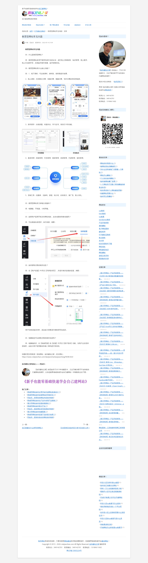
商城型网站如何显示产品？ (37, 406)
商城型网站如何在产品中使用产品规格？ (42, 400)
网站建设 (67, 541)
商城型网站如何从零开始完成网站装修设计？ (44, 392)
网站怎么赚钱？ (106, 175)
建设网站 (105, 541)
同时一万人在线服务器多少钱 (111, 488)
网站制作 (108, 90)
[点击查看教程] (56, 384)
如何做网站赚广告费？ (108, 181)
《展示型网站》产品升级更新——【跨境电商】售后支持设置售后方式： (111, 436)
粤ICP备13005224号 (74, 550)
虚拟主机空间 (104, 255)
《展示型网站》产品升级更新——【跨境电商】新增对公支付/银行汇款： (111, 395)
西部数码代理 (104, 258)
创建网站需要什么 (106, 193)
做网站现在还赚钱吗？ (108, 166)
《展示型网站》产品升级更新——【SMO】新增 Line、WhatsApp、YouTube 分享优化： (111, 362)
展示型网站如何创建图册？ (37, 412)
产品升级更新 (104, 223)
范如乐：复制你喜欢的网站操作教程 (41, 417)
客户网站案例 (54, 25)
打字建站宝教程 (39, 31)
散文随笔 (102, 238)
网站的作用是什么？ (107, 163)
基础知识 (77, 25)
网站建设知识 (104, 250)
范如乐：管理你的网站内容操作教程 (41, 398)
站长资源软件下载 (105, 243)
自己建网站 (43, 8)
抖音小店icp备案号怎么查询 (110, 503)
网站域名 (102, 246)
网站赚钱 (102, 252)
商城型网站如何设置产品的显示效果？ (41, 414)
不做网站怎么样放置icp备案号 (111, 527)
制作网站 (41, 541)
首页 (31, 31)
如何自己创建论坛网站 (108, 485)
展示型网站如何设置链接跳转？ (39, 403)
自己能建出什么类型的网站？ (32, 428)
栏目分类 (88, 25)
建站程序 (102, 231)
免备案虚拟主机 (106, 524)
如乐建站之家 (105, 70)
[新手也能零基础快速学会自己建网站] (37, 16)
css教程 (101, 211)
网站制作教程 (26, 25)
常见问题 (67, 25)
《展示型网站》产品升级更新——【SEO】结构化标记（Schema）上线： (111, 404)
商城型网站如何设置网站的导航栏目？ (41, 395)
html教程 (102, 213)
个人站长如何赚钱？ (107, 178)
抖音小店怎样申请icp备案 (109, 482)
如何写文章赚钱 (106, 196)
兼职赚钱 (102, 226)
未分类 (101, 240)
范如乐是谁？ (40, 25)
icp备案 (101, 216)
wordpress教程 (104, 220)
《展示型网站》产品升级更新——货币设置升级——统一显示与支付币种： (112, 353)
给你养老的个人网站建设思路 (111, 190)
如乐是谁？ (118, 81)
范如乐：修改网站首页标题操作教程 (41, 409)
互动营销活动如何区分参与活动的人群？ (75, 428)
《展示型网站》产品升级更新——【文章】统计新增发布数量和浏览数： (111, 276)
